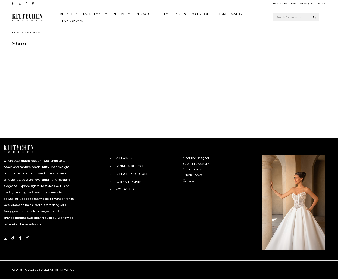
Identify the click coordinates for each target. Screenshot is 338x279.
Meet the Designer (302, 3)
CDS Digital (42, 269)
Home (16, 32)
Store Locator (280, 3)
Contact (321, 3)
